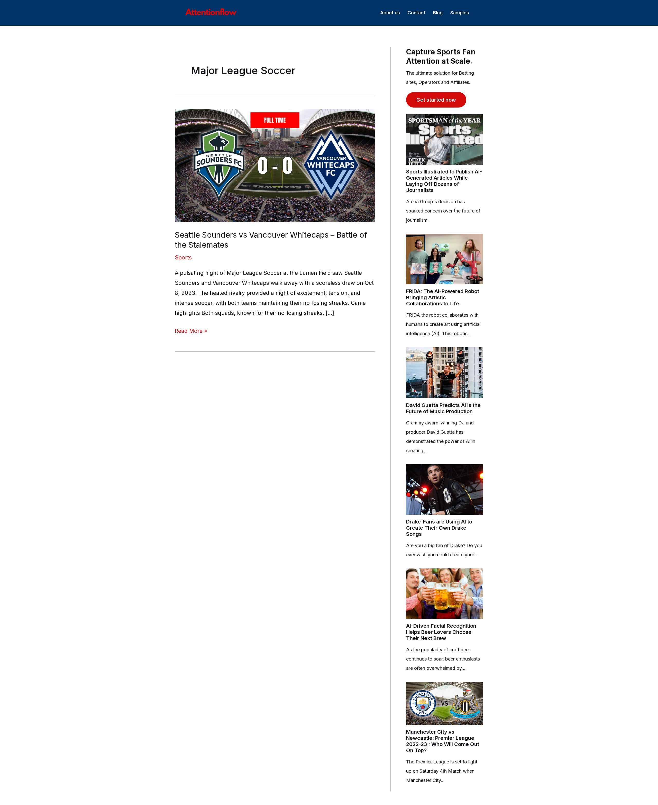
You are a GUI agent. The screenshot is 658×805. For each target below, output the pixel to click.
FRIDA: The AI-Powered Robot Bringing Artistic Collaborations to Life (442, 297)
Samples (459, 12)
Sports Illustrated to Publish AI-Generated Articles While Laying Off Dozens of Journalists (444, 181)
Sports (183, 257)
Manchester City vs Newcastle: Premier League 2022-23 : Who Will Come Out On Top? (442, 741)
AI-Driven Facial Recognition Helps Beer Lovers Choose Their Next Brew (441, 632)
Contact (416, 12)
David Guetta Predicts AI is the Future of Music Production (443, 408)
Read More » (191, 330)
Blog (438, 12)
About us (390, 12)
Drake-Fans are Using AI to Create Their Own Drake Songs (439, 528)
